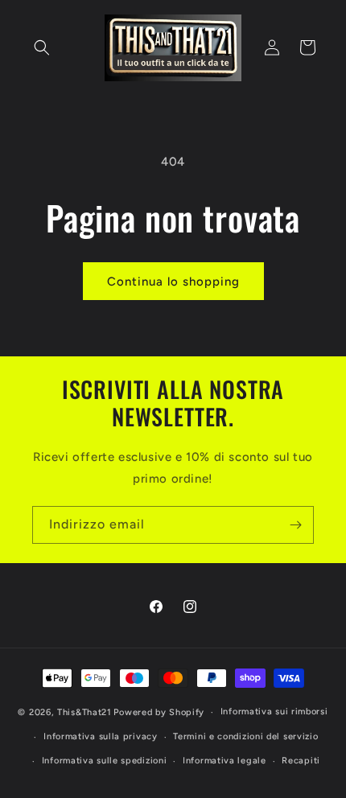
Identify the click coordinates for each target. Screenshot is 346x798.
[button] (42, 47)
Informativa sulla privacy (100, 736)
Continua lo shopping (173, 281)
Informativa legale (224, 760)
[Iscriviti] (295, 525)
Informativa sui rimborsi (274, 711)
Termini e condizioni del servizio (245, 736)
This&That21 (84, 712)
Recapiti (301, 760)
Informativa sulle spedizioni (104, 760)
